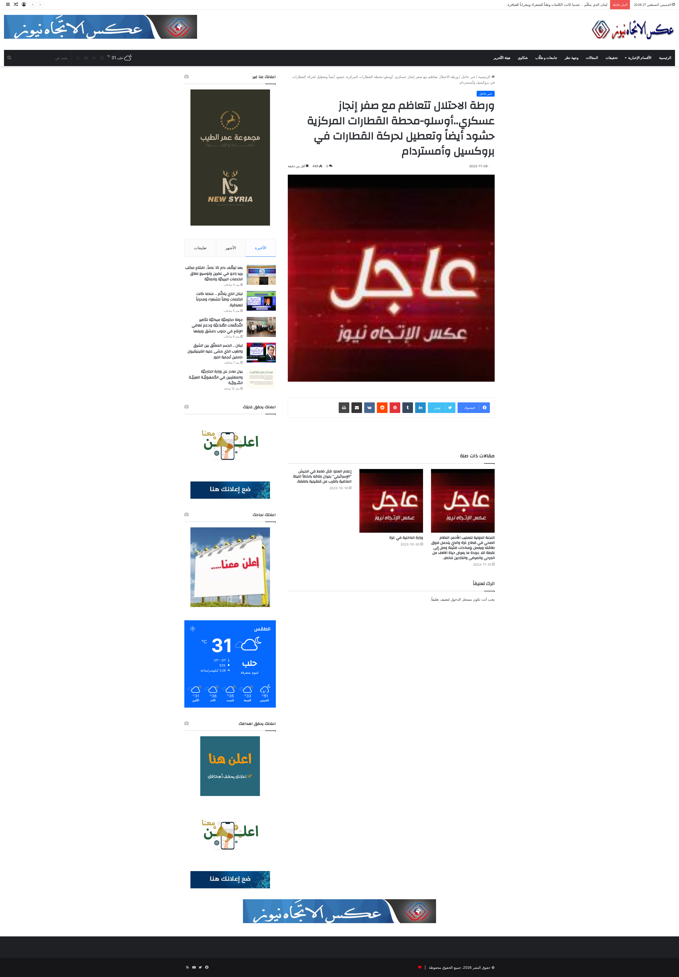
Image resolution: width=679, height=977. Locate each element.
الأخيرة (260, 247)
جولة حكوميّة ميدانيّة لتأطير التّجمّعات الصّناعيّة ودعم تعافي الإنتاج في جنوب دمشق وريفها (542, 4)
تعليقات (200, 247)
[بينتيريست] (395, 407)
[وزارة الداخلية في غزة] (391, 501)
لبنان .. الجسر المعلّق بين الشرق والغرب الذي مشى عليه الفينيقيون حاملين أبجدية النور (215, 351)
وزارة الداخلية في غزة (406, 537)
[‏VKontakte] (369, 407)
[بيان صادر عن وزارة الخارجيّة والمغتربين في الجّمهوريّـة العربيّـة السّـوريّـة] (261, 379)
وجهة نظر (571, 58)
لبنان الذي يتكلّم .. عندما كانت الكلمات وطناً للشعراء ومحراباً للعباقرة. (219, 299)
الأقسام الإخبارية (639, 58)
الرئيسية (665, 58)
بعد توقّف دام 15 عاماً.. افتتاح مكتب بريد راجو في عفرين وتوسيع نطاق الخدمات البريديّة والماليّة (214, 273)
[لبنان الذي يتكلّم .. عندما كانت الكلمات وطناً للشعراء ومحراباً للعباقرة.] (261, 301)
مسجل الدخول (461, 599)
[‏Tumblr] (407, 407)
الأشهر (230, 247)
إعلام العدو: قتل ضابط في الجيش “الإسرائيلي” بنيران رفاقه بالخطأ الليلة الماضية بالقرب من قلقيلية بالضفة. (322, 476)
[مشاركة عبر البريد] (356, 407)
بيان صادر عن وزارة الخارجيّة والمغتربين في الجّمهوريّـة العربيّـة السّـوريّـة (216, 377)
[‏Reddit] (382, 407)
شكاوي (523, 58)
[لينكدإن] (420, 407)
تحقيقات (612, 58)
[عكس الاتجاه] (633, 29)
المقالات (592, 58)
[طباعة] (344, 407)
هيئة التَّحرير (502, 58)
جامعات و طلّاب (546, 58)
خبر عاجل (468, 77)
